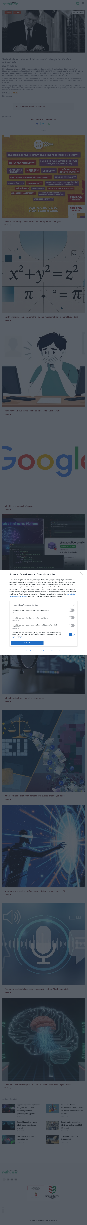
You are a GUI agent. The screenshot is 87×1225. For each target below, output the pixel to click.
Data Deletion (31, 651)
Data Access (43, 651)
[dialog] (43, 612)
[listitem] (43, 605)
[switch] (72, 610)
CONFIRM (27, 643)
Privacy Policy (56, 651)
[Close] (82, 574)
